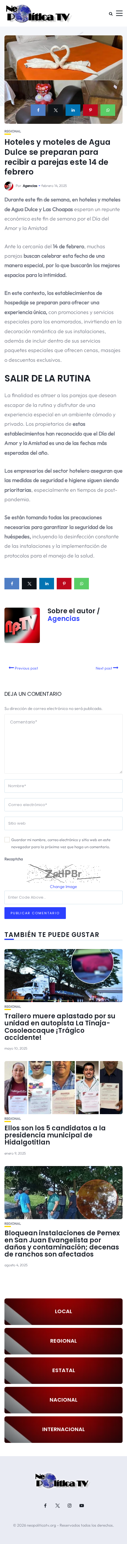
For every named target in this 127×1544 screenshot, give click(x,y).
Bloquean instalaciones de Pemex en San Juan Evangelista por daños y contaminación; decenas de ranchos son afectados (62, 1244)
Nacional (63, 1399)
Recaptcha (13, 858)
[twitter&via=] (55, 110)
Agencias (30, 185)
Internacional (63, 1429)
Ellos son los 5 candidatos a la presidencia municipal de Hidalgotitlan (55, 1135)
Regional (12, 131)
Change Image (63, 886)
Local (63, 1311)
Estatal (63, 1370)
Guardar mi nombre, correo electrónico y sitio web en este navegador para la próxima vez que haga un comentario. (60, 843)
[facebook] (38, 110)
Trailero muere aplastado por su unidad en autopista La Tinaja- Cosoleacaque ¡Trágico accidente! (59, 1027)
